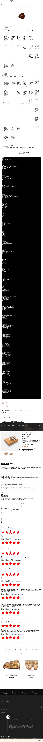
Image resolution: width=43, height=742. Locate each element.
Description (5, 463)
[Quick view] (12, 680)
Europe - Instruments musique (7, 263)
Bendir (5, 63)
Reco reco (18, 31)
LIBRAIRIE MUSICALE (5, 176)
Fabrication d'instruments (6, 389)
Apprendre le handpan (6, 366)
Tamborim (18, 40)
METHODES (9, 103)
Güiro (12, 35)
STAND (36, 82)
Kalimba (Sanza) (5, 249)
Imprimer (4, 459)
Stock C (3, 193)
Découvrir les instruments (6, 390)
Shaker (36, 49)
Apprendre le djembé (6, 370)
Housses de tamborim (6, 336)
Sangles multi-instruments (6, 352)
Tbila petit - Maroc (31, 675)
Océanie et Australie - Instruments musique (9, 166)
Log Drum (31, 57)
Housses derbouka (5, 319)
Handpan (30, 56)
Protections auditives (6, 345)
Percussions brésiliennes (6, 374)
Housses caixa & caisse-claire (19, 83)
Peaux (3, 171)
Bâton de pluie (4, 203)
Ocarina (12, 40)
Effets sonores (4, 268)
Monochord (37, 48)
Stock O (3, 194)
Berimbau (6, 35)
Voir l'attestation (16, 509)
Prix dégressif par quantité (7, 195)
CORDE (15, 76)
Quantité (23, 448)
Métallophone (31, 60)
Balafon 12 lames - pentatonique (11, 675)
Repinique (18, 35)
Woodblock (37, 59)
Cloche (5, 44)
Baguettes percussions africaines (6, 85)
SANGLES (37, 81)
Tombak (5, 139)
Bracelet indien (5, 253)
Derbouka (6, 65)
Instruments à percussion (6, 183)
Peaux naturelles (5, 343)
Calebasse (25, 32)
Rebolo (12, 45)
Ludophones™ (31, 58)
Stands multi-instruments (6, 354)
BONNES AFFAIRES (5, 190)
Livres (18, 127)
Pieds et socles (5, 356)
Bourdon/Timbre (13, 83)
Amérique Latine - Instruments (7, 160)
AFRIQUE (27, 30)
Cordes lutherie (5, 314)
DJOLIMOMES (4, 180)
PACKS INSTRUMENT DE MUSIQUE (8, 186)
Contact (19, 5)
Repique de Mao (5, 227)
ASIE (33, 30)
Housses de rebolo (5, 333)
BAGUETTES (9, 76)
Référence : (24, 436)
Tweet (25, 452)
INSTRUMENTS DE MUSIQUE (7, 159)
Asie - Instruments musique (7, 162)
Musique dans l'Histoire (12, 128)
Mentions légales (4, 738)
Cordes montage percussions (13, 81)
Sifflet (18, 38)
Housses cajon (4, 318)
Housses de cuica (5, 330)
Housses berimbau (5, 327)
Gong (3, 262)
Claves (3, 211)
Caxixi (5, 40)
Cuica (11, 31)
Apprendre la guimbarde (6, 371)
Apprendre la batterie (6, 361)
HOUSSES (21, 76)
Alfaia (5, 31)
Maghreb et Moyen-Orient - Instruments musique (10, 165)
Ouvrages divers (5, 179)
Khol (30, 40)
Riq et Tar (6, 68)
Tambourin (37, 54)
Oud (5, 127)
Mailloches (6, 95)
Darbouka (37, 119)
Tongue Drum (4, 281)
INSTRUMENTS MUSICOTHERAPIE (8, 181)
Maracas (12, 38)
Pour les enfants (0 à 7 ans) (13, 144)
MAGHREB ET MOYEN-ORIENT (31, 46)
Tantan (18, 41)
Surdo (18, 39)
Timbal (3, 235)
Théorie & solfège (5, 382)
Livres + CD (19, 128)
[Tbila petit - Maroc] (31, 665)
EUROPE (30, 44)
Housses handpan (5, 324)
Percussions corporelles (6, 375)
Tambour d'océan (5, 298)
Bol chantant (31, 31)
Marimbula (12, 39)
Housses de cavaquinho (6, 329)
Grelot (30, 38)
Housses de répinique (6, 334)
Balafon (24, 31)
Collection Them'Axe (5, 385)
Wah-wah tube (4, 282)
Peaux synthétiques (5, 344)
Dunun (24, 39)
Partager (29, 452)
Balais (5, 96)
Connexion (23, 5)
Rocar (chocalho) (5, 230)
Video (11, 463)
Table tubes (37, 50)
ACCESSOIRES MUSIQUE (6, 167)
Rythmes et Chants (5, 388)
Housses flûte (4, 323)
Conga (5, 45)
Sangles (3, 174)
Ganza (3, 216)
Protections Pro (5, 346)
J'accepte (39, 740)
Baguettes (4, 168)
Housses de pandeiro (6, 332)
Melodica (30, 59)
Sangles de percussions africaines (31, 97)
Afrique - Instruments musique (7, 161)
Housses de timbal (5, 339)
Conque (3, 300)
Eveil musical (4, 187)
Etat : (23, 438)
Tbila (5, 72)
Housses (3, 170)
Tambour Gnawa (5, 295)
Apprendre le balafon (6, 360)
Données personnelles (12, 738)
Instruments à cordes (6, 184)
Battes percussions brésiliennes (6, 82)
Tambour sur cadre (5, 279)
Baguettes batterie (5, 308)
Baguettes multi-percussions (7, 310)
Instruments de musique (11, 151)
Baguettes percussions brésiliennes (6, 78)
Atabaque (4, 202)
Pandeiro (12, 44)
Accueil (3, 158)
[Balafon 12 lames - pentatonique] (11, 665)
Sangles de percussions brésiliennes (31, 93)
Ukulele (5, 140)
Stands (3, 175)
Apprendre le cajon (5, 364)
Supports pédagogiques (6, 178)
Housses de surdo (5, 335)
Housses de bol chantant (6, 326)
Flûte (11, 32)
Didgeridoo (37, 120)
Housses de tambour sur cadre (31, 83)
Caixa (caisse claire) (5, 206)
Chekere (5, 41)
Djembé (24, 38)
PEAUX (36, 77)
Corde (3, 169)
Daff (5, 64)
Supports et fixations (6, 355)
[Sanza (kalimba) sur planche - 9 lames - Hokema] (6, 454)
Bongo (5, 36)
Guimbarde (31, 39)
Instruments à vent (5, 185)
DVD (17, 129)
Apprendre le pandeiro (6, 373)
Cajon (30, 48)
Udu (23, 45)
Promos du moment (5, 197)
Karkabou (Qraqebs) (5, 290)
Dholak (30, 36)
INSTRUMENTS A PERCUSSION (12, 147)
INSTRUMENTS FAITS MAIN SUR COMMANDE (10, 196)
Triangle (18, 44)
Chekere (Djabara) (5, 242)
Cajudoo (30, 49)
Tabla (5, 135)
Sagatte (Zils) (4, 292)
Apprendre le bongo (5, 363)
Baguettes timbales (5, 309)
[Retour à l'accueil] (40, 425)
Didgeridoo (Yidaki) (5, 297)
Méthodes (4, 177)
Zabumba (18, 45)
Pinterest (34, 452)
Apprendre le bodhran (6, 362)
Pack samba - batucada (6, 223)
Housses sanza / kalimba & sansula (8, 325)
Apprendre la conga (5, 365)
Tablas (30, 41)
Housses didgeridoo (5, 320)
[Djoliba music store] (21, 15)
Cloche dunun (4, 244)
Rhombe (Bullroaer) (5, 299)
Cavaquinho (6, 39)
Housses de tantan (5, 338)
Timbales (6, 138)
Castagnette (31, 50)
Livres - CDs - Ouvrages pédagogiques (9, 189)
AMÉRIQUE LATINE (10, 30)
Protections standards (6, 347)
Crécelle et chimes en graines (25, 47)
